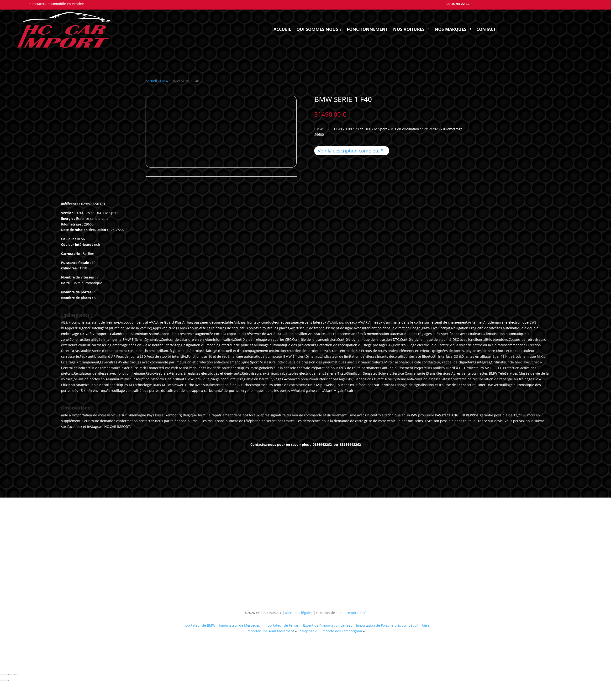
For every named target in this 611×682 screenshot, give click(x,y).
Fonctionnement (367, 29)
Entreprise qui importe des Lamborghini (330, 631)
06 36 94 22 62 (458, 3)
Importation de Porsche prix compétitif (387, 625)
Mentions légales (298, 612)
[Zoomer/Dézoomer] (2, 674)
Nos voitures (409, 29)
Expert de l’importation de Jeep (328, 625)
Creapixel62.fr (355, 612)
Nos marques (450, 29)
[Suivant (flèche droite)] (7, 680)
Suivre (378, 570)
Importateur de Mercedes (239, 625)
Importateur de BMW (198, 625)
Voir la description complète (348, 150)
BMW (164, 81)
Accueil (282, 29)
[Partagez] (11, 674)
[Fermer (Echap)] (16, 674)
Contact (486, 29)
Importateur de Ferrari (281, 625)
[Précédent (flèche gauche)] (2, 680)
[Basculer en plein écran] (7, 674)
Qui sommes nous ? (319, 29)
